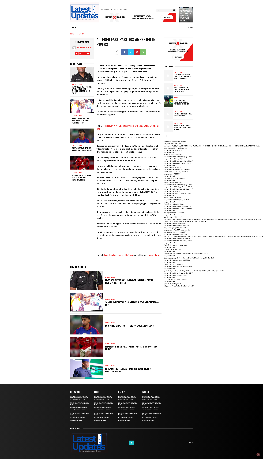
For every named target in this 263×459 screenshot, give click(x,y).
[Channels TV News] (74, 48)
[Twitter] (84, 53)
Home (72, 34)
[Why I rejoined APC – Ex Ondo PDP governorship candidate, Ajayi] (168, 88)
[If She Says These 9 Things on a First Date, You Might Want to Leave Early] (168, 75)
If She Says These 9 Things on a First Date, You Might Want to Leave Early (182, 76)
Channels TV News (84, 47)
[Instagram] (80, 53)
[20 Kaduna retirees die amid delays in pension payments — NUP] (82, 106)
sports (176, 97)
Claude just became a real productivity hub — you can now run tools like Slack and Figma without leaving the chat (186, 15)
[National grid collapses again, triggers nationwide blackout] (168, 126)
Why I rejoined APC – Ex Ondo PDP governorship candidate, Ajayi (182, 89)
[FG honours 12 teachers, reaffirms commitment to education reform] (86, 369)
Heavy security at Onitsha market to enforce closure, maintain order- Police (82, 90)
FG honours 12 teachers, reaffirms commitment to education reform (128, 370)
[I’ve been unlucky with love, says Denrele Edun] (168, 113)
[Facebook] (76, 53)
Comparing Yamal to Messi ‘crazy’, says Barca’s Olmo (82, 149)
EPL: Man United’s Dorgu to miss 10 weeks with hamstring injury (82, 177)
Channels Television (153, 255)
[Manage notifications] (258, 454)
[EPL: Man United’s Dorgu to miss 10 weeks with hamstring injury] (82, 163)
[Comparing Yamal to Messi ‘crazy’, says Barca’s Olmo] (82, 136)
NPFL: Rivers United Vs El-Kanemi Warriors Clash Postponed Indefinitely (182, 102)
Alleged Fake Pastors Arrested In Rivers (118, 255)
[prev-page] (165, 136)
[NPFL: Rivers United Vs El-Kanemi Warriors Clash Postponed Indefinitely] (168, 101)
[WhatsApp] (143, 52)
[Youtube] (88, 53)
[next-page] (168, 136)
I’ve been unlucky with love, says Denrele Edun (183, 115)
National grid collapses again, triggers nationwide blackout (183, 127)
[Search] (174, 10)
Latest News (81, 34)
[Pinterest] (137, 52)
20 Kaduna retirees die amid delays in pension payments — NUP (80, 120)
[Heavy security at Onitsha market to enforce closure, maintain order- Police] (82, 74)
